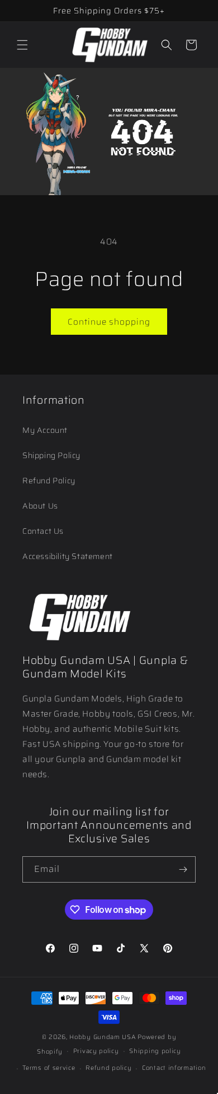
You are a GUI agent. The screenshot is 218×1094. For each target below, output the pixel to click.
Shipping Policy (51, 455)
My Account (45, 430)
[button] (22, 45)
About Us (40, 506)
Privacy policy (96, 1051)
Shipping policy (155, 1051)
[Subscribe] (182, 869)
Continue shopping (109, 322)
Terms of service (48, 1068)
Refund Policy (48, 480)
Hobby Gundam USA (102, 1037)
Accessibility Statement (67, 556)
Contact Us (43, 531)
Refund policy (108, 1068)
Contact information (174, 1068)
